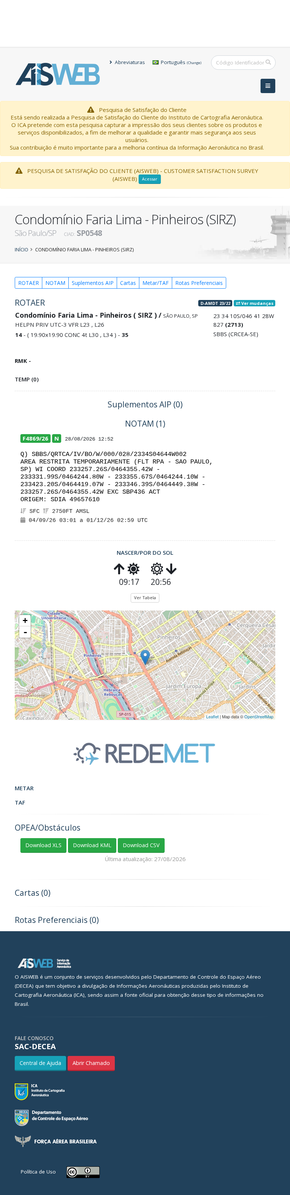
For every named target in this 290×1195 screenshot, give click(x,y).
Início (21, 249)
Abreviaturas (129, 62)
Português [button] (180, 62)
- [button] (25, 632)
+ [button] (25, 620)
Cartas (128, 282)
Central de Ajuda (40, 1062)
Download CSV (141, 845)
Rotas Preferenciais (199, 282)
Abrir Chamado (91, 1062)
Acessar (149, 179)
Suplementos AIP (93, 282)
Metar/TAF (155, 282)
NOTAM (55, 282)
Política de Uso (38, 1171)
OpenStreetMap (258, 716)
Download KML (92, 845)
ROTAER (28, 282)
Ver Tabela (145, 597)
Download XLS (43, 845)
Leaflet (212, 716)
